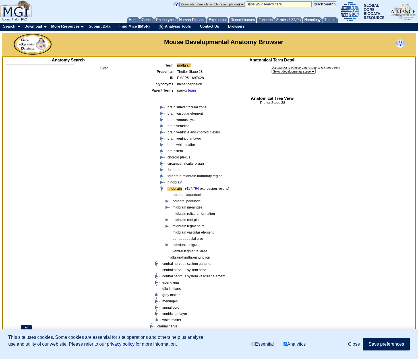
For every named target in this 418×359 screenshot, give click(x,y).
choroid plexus (178, 157)
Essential (264, 344)
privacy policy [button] (120, 344)
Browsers (236, 26)
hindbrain (174, 182)
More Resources (65, 26)
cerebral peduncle (187, 201)
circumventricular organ (185, 164)
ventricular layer (174, 314)
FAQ (24, 19)
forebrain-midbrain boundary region (195, 176)
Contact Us (209, 26)
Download (33, 26)
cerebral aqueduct (187, 195)
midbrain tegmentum (188, 226)
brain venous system (183, 120)
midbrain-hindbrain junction (188, 257)
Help (15, 19)
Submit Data (99, 26)
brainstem (175, 151)
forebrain (174, 170)
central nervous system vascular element (193, 276)
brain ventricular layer (184, 139)
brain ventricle (178, 126)
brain (192, 90)
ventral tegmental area (190, 251)
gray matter (171, 295)
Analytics (296, 344)
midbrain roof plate (187, 220)
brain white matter (181, 145)
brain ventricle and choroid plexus (193, 132)
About (6, 19)
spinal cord (170, 308)
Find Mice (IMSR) (134, 26)
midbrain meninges (187, 207)
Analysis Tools (177, 26)
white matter (171, 320)
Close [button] (354, 344)
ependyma (170, 282)
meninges (170, 301)
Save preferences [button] (386, 344)
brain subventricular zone (187, 107)
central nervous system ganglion (187, 264)
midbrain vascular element (193, 232)
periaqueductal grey (188, 239)
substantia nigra (185, 245)
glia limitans (171, 289)
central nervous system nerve (185, 270)
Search (9, 26)
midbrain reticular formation (194, 214)
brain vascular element (185, 113)
